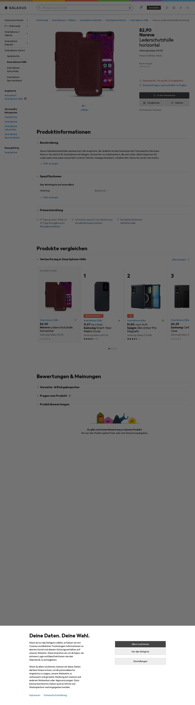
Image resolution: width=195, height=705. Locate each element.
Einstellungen (140, 661)
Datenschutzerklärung (55, 695)
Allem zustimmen (140, 644)
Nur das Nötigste (140, 651)
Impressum (34, 695)
